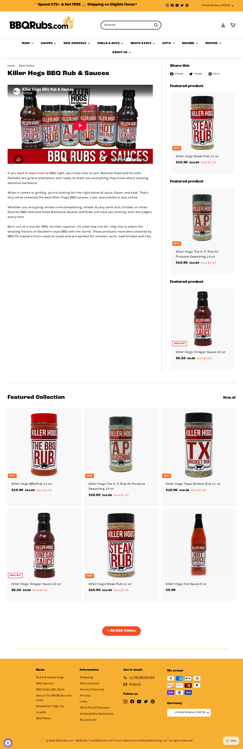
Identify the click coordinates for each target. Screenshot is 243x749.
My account (88, 720)
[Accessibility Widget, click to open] (8, 743)
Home (11, 66)
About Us (120, 52)
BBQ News (43, 718)
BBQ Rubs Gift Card (50, 689)
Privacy (85, 695)
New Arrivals (75, 43)
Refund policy (89, 683)
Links (83, 701)
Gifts (166, 43)
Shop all (229, 397)
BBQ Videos (26, 66)
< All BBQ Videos (121, 631)
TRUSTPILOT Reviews (95, 708)
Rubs (26, 43)
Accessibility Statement (97, 714)
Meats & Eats (141, 43)
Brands (188, 43)
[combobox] (131, 25)
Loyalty (41, 712)
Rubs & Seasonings (50, 677)
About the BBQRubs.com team (54, 698)
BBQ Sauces (45, 683)
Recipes (211, 43)
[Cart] (233, 25)
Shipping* (87, 677)
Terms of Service (92, 689)
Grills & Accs (108, 43)
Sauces (47, 43)
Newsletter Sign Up (50, 706)
